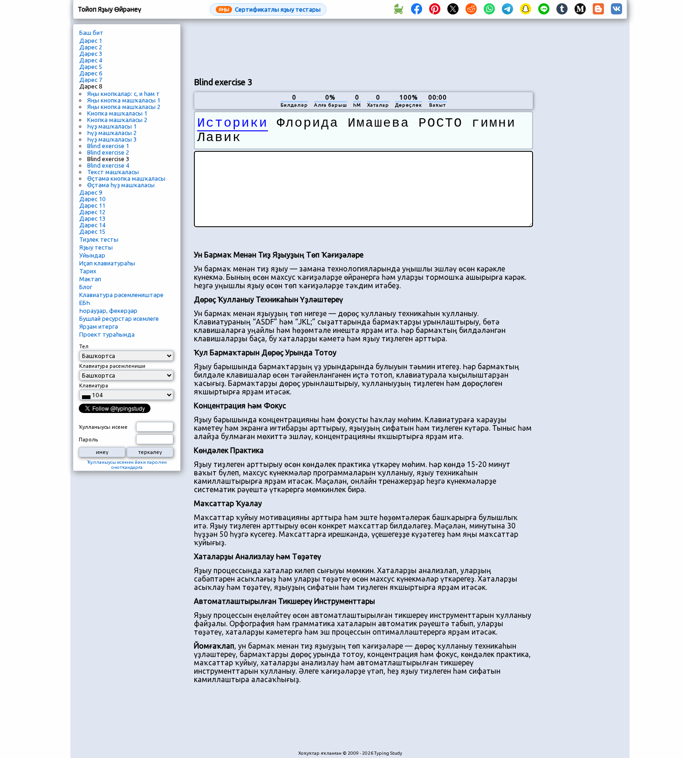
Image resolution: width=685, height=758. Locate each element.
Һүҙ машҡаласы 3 (112, 139)
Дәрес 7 (90, 79)
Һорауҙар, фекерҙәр (108, 310)
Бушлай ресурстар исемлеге (119, 318)
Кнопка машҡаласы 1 (117, 113)
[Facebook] (416, 9)
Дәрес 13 (92, 218)
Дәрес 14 (92, 225)
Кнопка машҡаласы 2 (117, 119)
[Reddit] (471, 9)
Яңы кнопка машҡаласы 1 (123, 100)
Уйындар (92, 255)
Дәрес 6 (90, 73)
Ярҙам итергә (98, 326)
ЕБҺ (84, 302)
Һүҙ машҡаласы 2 (112, 132)
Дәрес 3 (90, 53)
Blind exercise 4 (108, 165)
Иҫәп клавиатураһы (107, 263)
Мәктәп (90, 279)
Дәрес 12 (92, 212)
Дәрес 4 (90, 60)
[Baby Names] (398, 9)
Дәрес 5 (90, 66)
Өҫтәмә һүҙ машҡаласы (121, 185)
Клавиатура (93, 385)
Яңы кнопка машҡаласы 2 (123, 106)
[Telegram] (507, 9)
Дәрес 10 (92, 199)
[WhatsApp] (489, 9)
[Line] (543, 9)
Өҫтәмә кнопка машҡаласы (126, 178)
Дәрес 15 (92, 231)
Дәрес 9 (90, 192)
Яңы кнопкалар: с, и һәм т (123, 93)
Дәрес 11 (92, 205)
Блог (85, 287)
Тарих (87, 271)
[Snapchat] (525, 9)
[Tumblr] (562, 9)
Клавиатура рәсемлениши (112, 366)
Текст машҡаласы (113, 172)
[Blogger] (598, 9)
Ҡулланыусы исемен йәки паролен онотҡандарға (127, 465)
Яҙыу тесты (96, 247)
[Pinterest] (434, 9)
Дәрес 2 (90, 47)
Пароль (88, 439)
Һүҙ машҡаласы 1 (112, 126)
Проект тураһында (107, 334)
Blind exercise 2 (108, 152)
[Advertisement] (363, 47)
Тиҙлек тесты (98, 239)
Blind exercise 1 (108, 145)
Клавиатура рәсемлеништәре (121, 294)
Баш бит (91, 32)
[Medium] (580, 9)
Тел (84, 346)
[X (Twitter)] (453, 9)
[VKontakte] (616, 9)
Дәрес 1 (90, 40)
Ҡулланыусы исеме (103, 427)
